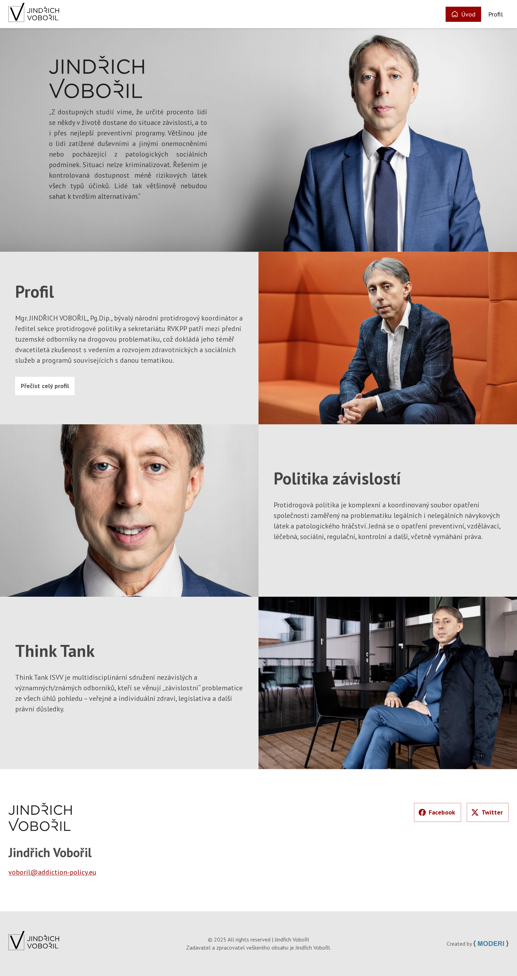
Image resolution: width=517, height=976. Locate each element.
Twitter (492, 812)
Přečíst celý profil (45, 386)
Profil (495, 14)
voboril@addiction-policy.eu (52, 872)
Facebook (442, 812)
